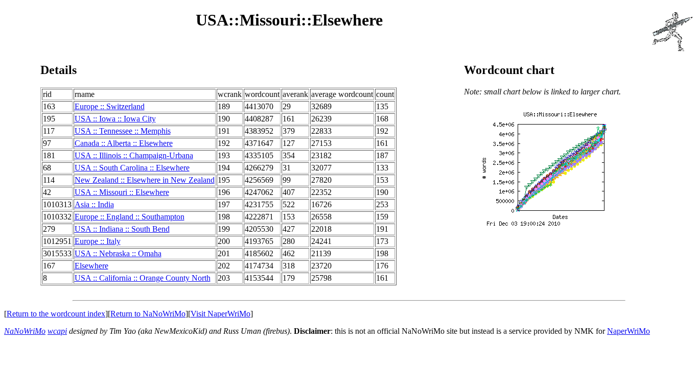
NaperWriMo (628, 331)
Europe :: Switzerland (110, 106)
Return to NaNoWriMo (147, 313)
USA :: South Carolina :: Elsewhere (132, 167)
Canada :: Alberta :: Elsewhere (124, 143)
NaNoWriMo (24, 331)
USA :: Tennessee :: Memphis (123, 131)
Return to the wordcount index (56, 313)
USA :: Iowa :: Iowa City (115, 118)
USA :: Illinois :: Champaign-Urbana (134, 155)
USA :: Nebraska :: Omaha (118, 253)
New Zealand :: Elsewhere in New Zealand (145, 180)
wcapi (57, 331)
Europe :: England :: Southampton (129, 216)
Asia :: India (94, 204)
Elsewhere (91, 265)
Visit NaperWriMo (220, 313)
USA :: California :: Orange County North (143, 278)
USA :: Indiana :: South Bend (122, 229)
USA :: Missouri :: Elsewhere (122, 192)
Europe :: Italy (98, 241)
